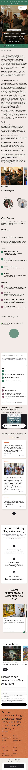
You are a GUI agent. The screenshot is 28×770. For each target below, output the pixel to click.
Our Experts (15, 738)
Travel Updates (5, 750)
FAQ (3, 749)
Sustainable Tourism (17, 740)
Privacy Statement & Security (14, 761)
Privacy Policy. (22, 698)
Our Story (15, 737)
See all (5, 669)
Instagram (15, 750)
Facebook (15, 747)
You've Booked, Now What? (7, 755)
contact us (19, 402)
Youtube (14, 753)
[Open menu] (24, 8)
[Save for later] (23, 606)
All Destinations (10, 30)
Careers (14, 741)
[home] (6, 9)
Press (14, 743)
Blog (3, 747)
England (15, 30)
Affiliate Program (5, 738)
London (19, 30)
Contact (3, 753)
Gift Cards (4, 740)
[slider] (6, 425)
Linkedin (14, 752)
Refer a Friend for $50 (6, 737)
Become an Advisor (6, 752)
